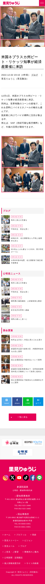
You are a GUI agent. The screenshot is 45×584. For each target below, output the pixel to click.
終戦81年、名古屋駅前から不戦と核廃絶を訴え (26, 239)
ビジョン (28, 540)
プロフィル (21, 535)
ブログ (34, 75)
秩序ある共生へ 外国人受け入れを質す (26, 340)
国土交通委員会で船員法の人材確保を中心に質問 (27, 381)
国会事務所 (23, 514)
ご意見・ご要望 (11, 552)
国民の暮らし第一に (19, 319)
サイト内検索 (32, 563)
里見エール (9, 546)
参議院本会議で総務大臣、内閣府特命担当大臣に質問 (27, 350)
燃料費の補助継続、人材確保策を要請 (26, 301)
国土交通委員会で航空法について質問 (26, 360)
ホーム (7, 535)
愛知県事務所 (23, 496)
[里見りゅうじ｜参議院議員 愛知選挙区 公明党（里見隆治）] (11, 4)
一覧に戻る (22, 417)
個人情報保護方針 (12, 563)
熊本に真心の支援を (19, 220)
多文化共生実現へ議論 (20, 310)
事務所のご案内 (31, 552)
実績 (34, 535)
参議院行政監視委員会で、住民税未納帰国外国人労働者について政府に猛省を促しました (27, 370)
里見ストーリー (11, 540)
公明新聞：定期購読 (13, 558)
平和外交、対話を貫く (20, 229)
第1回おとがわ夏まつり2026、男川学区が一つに (27, 250)
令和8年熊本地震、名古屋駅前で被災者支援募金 (27, 261)
